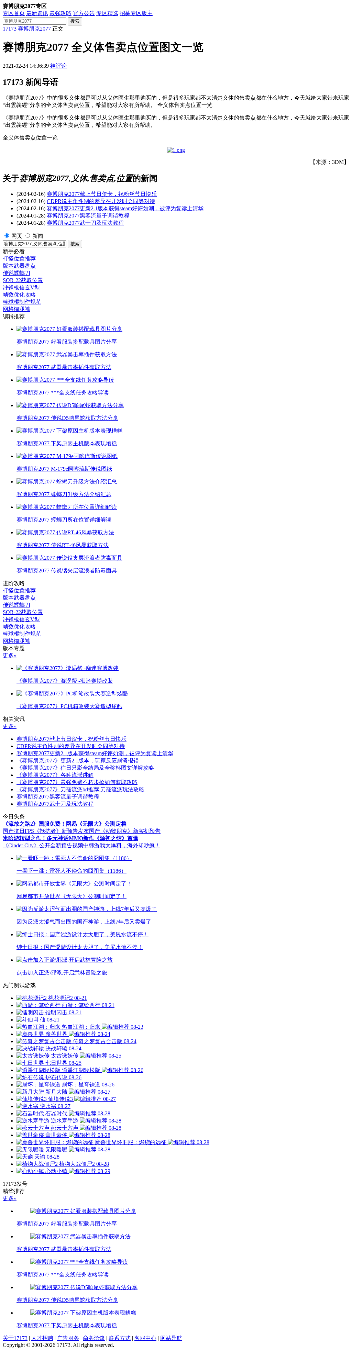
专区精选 (107, 13)
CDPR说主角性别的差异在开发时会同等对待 (101, 201)
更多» (9, 655)
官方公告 (84, 13)
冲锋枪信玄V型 (21, 287)
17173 (9, 29)
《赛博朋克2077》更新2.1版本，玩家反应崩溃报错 (77, 760)
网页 (16, 236)
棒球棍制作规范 (22, 302)
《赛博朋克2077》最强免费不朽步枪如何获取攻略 (77, 782)
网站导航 (171, 1338)
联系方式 (120, 1338)
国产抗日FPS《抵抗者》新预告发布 (46, 831)
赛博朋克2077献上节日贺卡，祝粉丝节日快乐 (102, 194)
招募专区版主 (136, 13)
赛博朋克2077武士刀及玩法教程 (85, 223)
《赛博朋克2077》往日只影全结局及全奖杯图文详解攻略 (85, 768)
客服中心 (145, 1338)
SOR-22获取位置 (23, 280)
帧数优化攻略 (19, 295)
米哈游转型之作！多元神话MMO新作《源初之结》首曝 (70, 838)
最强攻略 (61, 13)
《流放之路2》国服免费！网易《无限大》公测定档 (64, 824)
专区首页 (14, 13)
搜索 (74, 21)
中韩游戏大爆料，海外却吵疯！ (121, 845)
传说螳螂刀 (16, 273)
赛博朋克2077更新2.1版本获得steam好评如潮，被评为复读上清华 (125, 208)
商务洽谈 (94, 1338)
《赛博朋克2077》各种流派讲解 (55, 775)
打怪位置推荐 (19, 258)
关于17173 (15, 1338)
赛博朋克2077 (34, 29)
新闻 (37, 236)
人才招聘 (42, 1338)
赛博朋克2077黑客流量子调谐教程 (88, 216)
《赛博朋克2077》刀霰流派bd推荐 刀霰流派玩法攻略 (80, 789)
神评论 (58, 66)
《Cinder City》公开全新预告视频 (43, 845)
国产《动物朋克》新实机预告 (125, 831)
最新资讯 (37, 13)
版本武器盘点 (19, 266)
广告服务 (68, 1338)
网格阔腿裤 (16, 309)
